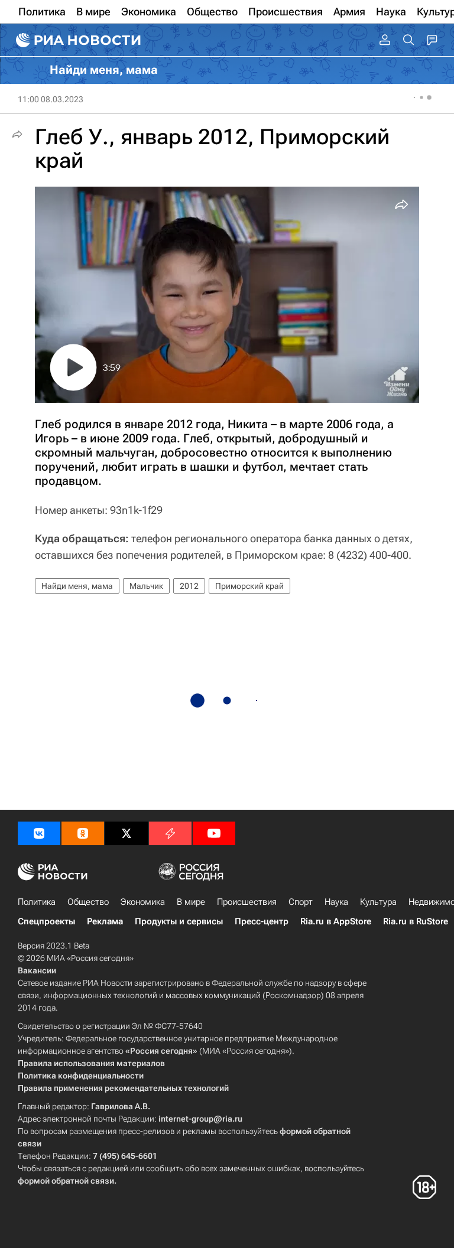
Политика (37, 902)
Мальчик (146, 586)
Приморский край (249, 586)
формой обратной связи (66, 1180)
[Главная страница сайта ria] (77, 40)
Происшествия (247, 902)
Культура (378, 902)
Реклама (105, 921)
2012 (189, 586)
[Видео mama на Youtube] (214, 833)
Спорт (300, 902)
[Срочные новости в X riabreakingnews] (170, 833)
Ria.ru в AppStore (335, 921)
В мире (191, 902)
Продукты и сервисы (179, 921)
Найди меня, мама (77, 586)
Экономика (143, 902)
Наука (336, 902)
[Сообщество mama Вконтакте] (39, 833)
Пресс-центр (261, 921)
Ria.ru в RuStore (415, 921)
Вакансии (37, 970)
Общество (88, 902)
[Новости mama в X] (126, 833)
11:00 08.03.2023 (50, 99)
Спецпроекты (46, 921)
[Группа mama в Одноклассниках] (82, 833)
